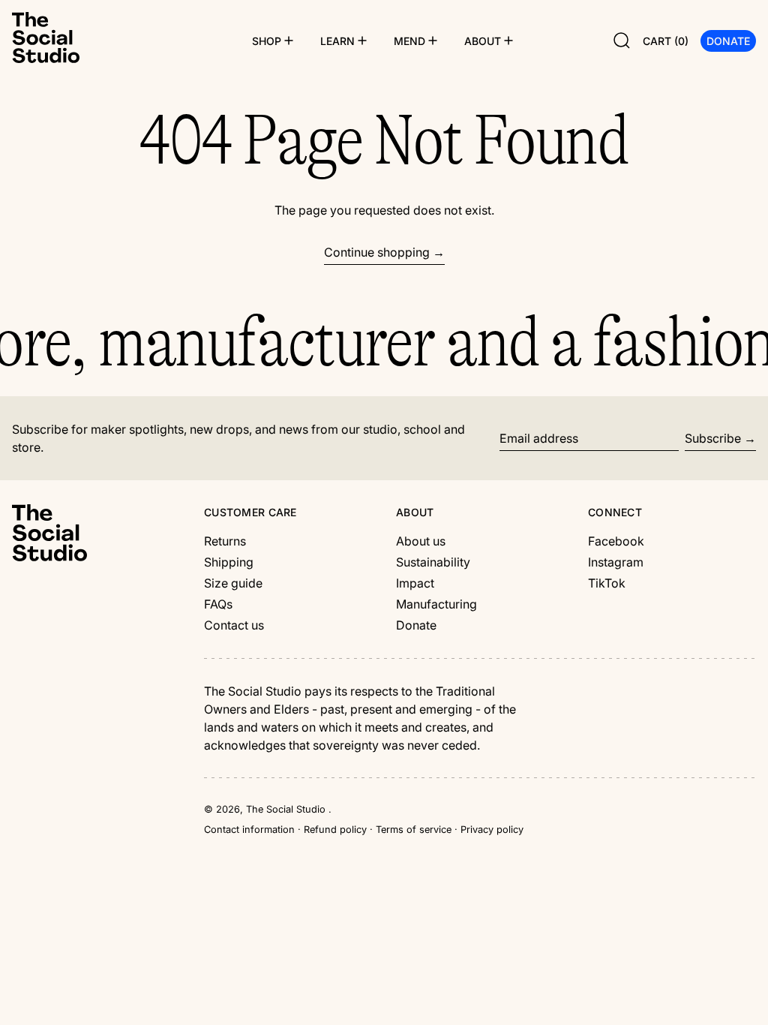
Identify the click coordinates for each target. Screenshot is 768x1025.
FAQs (218, 604)
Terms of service (414, 829)
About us (421, 541)
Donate (416, 625)
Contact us (234, 625)
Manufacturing (436, 604)
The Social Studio (287, 809)
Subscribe (713, 438)
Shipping (229, 562)
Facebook (616, 541)
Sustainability (433, 562)
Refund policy (335, 829)
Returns (225, 541)
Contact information (249, 829)
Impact (415, 583)
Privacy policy (492, 829)
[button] (622, 40)
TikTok (607, 583)
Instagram (616, 562)
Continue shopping (377, 252)
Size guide (233, 583)
